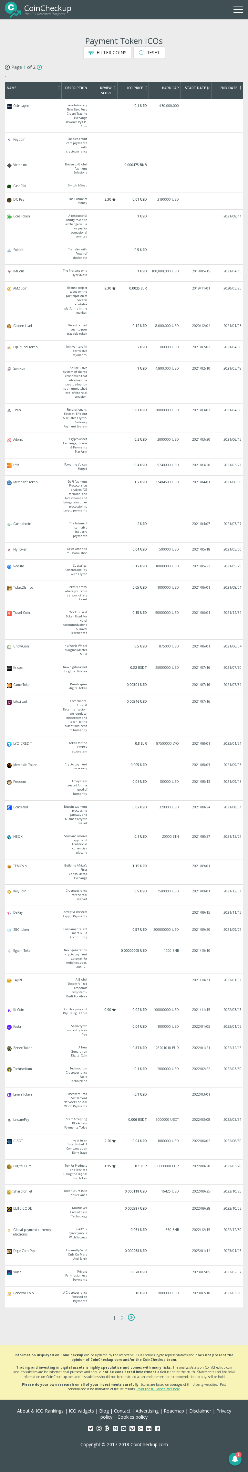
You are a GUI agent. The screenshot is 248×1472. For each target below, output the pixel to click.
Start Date (195, 88)
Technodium (124, 1074)
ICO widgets (81, 1411)
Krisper (124, 669)
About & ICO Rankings (40, 1411)
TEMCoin (124, 871)
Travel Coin (124, 622)
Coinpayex (124, 115)
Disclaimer (200, 1411)
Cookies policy (133, 1417)
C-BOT (124, 1146)
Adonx (124, 445)
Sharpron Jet (124, 1193)
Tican (124, 418)
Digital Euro (124, 1172)
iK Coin (124, 1011)
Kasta (124, 1030)
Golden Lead (124, 329)
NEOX (124, 844)
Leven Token (124, 1100)
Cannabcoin (124, 529)
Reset (152, 52)
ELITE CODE (124, 1212)
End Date (229, 88)
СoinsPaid (124, 815)
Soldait (124, 253)
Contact (122, 1411)
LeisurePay (124, 1123)
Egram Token (124, 958)
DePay (124, 914)
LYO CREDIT (124, 747)
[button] (235, 1459)
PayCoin (124, 145)
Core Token (124, 226)
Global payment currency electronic (124, 1233)
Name (11, 88)
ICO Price (135, 88)
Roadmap (174, 1411)
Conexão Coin (124, 1297)
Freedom (124, 787)
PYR (124, 466)
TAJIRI (124, 988)
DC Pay (124, 201)
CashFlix (124, 185)
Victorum (124, 168)
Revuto (124, 570)
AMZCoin (124, 300)
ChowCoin (124, 650)
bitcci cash (124, 716)
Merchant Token (124, 496)
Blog (104, 1411)
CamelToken (124, 686)
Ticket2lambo (124, 593)
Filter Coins (111, 52)
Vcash (124, 1276)
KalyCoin (124, 895)
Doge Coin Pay (124, 1254)
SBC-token (124, 933)
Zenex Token (124, 1051)
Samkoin (124, 383)
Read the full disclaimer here (158, 1389)
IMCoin (124, 273)
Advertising (147, 1411)
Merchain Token (124, 766)
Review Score (105, 90)
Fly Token (124, 551)
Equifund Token (124, 351)
